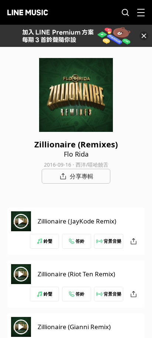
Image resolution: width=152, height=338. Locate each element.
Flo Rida (76, 154)
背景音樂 (112, 241)
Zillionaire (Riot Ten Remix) (76, 274)
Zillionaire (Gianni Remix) (74, 326)
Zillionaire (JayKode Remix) (77, 221)
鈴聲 (48, 241)
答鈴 (80, 241)
